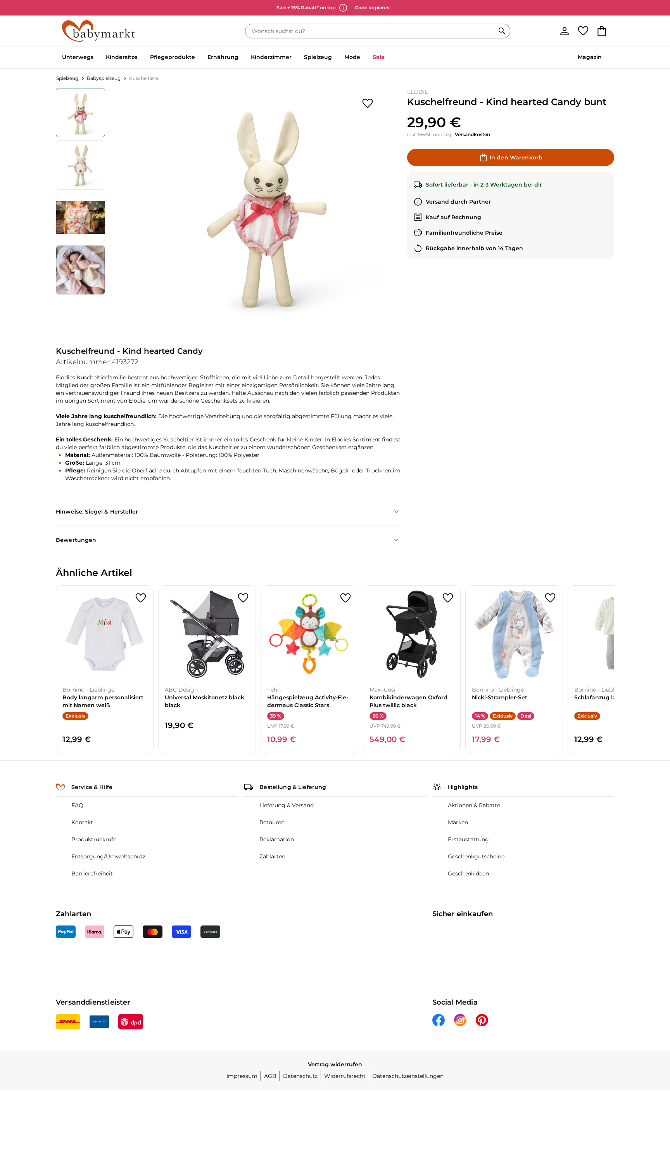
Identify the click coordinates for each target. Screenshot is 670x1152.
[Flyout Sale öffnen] (388, 58)
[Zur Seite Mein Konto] (564, 31)
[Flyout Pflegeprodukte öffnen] (198, 58)
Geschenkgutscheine (476, 856)
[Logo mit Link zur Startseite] (98, 31)
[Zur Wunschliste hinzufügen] (367, 103)
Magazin (590, 57)
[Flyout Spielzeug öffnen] (335, 58)
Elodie (417, 91)
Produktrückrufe (93, 839)
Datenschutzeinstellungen (408, 1075)
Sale (379, 57)
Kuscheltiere (143, 78)
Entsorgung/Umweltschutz (108, 856)
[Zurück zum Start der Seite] (645, 1096)
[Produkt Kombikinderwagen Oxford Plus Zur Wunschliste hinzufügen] (448, 598)
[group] (266, 204)
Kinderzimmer (271, 57)
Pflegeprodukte (172, 57)
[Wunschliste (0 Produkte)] (583, 31)
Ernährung (222, 57)
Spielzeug (318, 57)
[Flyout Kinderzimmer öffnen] (295, 58)
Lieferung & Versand (286, 805)
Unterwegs (77, 57)
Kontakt (82, 822)
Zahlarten (272, 856)
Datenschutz (300, 1075)
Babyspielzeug (104, 78)
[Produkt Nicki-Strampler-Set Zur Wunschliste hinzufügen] (550, 598)
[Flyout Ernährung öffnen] (241, 58)
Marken (458, 822)
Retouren (272, 822)
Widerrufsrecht (345, 1075)
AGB (270, 1075)
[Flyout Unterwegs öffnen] (96, 58)
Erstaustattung (468, 839)
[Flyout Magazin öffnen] (605, 58)
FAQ (77, 805)
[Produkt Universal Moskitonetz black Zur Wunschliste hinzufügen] (243, 598)
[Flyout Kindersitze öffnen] (141, 58)
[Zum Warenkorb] (602, 31)
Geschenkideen (468, 873)
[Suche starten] (502, 31)
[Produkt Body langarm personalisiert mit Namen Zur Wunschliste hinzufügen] (140, 598)
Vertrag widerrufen (335, 1064)
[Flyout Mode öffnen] (363, 58)
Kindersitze (122, 57)
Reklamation (276, 839)
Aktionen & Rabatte (474, 805)
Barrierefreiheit (92, 873)
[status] (371, 31)
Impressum (241, 1075)
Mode (352, 57)
